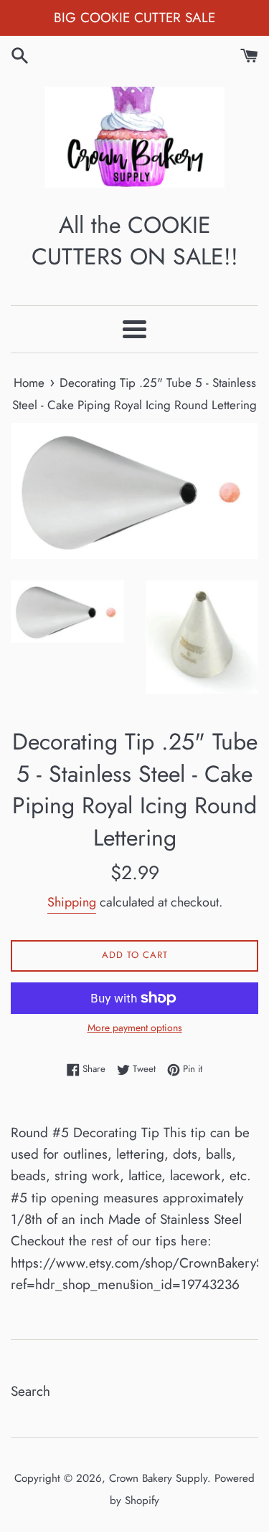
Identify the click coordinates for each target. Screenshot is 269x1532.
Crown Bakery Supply (158, 1478)
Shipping (71, 902)
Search (30, 1391)
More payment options (135, 1027)
